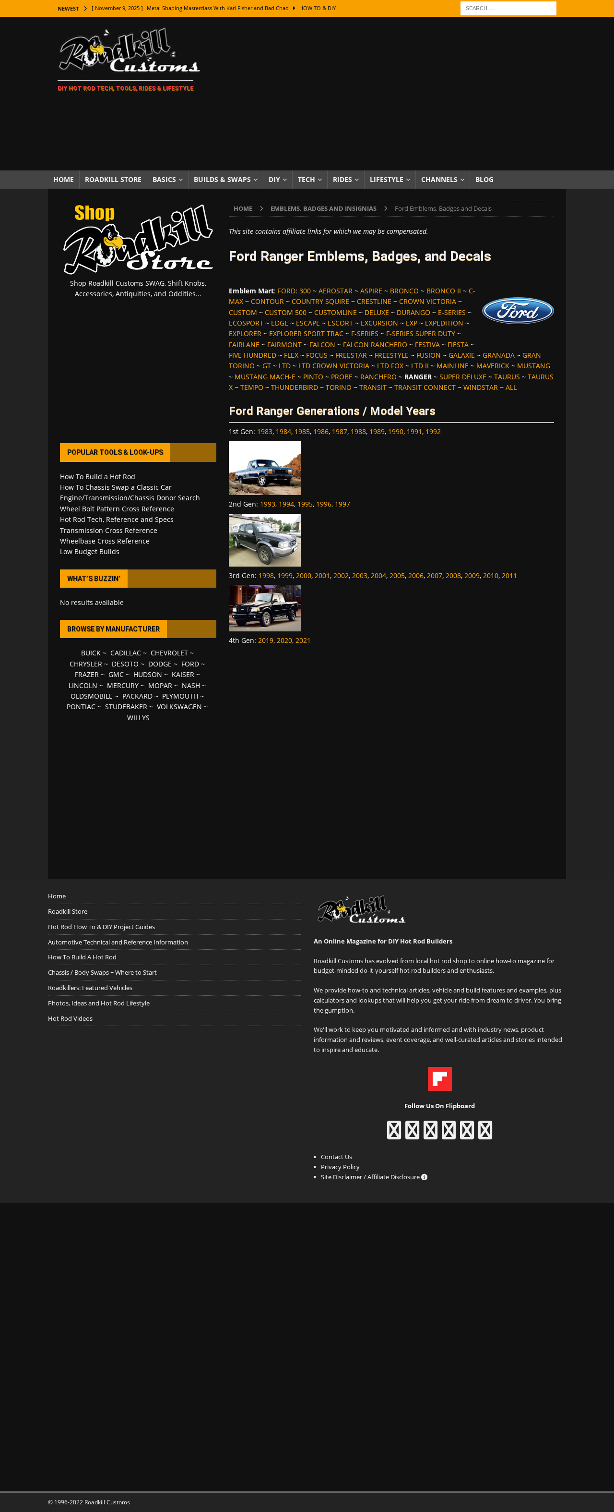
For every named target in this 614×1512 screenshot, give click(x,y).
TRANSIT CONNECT (425, 387)
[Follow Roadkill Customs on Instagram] (412, 1134)
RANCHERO (378, 376)
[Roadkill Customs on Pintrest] (430, 1134)
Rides (342, 179)
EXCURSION (379, 322)
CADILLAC (125, 652)
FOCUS (317, 355)
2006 (416, 575)
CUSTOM (243, 312)
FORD (286, 290)
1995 (305, 503)
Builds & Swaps (222, 179)
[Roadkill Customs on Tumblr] (449, 1134)
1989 (377, 431)
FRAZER (87, 674)
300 (305, 290)
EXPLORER (245, 333)
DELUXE (377, 312)
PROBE (342, 376)
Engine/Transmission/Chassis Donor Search (130, 497)
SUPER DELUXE (462, 376)
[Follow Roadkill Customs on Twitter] (467, 1134)
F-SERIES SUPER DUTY (420, 333)
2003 (359, 575)
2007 (434, 575)
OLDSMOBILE (92, 696)
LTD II (420, 365)
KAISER (183, 674)
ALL (511, 387)
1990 (395, 431)
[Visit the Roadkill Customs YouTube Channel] (485, 1134)
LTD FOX (390, 365)
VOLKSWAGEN (179, 706)
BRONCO (404, 290)
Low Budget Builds (89, 551)
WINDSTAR (480, 387)
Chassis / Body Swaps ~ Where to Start (102, 972)
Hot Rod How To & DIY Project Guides (101, 926)
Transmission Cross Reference (108, 530)
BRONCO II (443, 290)
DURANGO (413, 312)
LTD (285, 365)
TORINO (339, 387)
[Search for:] (508, 7)
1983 (264, 431)
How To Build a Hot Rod (97, 476)
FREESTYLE (392, 355)
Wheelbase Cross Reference (105, 540)
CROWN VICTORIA (427, 301)
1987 (339, 431)
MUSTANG (533, 365)
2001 (322, 575)
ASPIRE (371, 290)
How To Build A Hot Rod (82, 957)
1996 (323, 503)
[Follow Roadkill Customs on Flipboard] (440, 1085)
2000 (303, 575)
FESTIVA (427, 344)
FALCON (322, 344)
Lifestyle (386, 179)
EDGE (279, 322)
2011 (509, 575)
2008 (453, 575)
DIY (274, 179)
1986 (321, 431)
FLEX (291, 355)
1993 (267, 503)
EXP (411, 322)
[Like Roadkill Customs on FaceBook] (394, 1134)
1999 (285, 575)
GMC (116, 674)
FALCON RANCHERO (375, 344)
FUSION (428, 355)
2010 (490, 575)
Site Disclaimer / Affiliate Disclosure (371, 1177)
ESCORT (340, 322)
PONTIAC (81, 706)
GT (266, 365)
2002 (341, 575)
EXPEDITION (444, 322)
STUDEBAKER (126, 706)
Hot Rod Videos (70, 1018)
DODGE (160, 663)
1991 (414, 431)
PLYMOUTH (180, 696)
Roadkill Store (113, 179)
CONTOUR (267, 301)
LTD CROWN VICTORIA (333, 365)
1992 (433, 431)
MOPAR (160, 685)
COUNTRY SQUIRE (320, 301)
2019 (265, 640)
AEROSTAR (336, 290)
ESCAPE (308, 322)
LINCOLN (83, 685)
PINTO (313, 376)
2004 (378, 575)
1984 (283, 431)
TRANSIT (373, 387)
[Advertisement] (390, 93)
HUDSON (147, 674)
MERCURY (123, 685)
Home (63, 179)
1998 (266, 575)
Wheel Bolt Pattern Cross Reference (117, 508)
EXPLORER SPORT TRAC (306, 333)
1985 (302, 431)
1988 (358, 431)
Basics (164, 179)
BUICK (91, 652)
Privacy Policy (340, 1166)
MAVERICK (492, 365)
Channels (439, 179)
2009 (472, 575)
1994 (286, 503)
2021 (303, 640)
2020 (284, 640)
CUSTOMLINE (335, 312)
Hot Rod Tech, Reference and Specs (117, 519)
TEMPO (251, 387)
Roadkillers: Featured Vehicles (90, 987)
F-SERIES (364, 333)
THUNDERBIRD (294, 387)
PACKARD (137, 696)
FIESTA (458, 344)
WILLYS (138, 717)
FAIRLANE (244, 344)
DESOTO (125, 663)
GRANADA (499, 355)
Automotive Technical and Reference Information (118, 942)
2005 (397, 575)
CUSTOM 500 (286, 312)
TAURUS (507, 376)
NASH (191, 685)
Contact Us (336, 1156)
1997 (342, 503)
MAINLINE (453, 365)
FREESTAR (351, 355)
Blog (484, 179)
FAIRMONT (284, 344)
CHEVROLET (169, 652)
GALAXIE (462, 355)
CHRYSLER (86, 663)
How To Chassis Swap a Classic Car (116, 487)
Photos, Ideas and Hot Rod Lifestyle (99, 1003)
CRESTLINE (374, 301)
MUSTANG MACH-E (265, 376)
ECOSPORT (246, 322)
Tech (306, 179)
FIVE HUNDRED (252, 355)
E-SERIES (452, 312)
